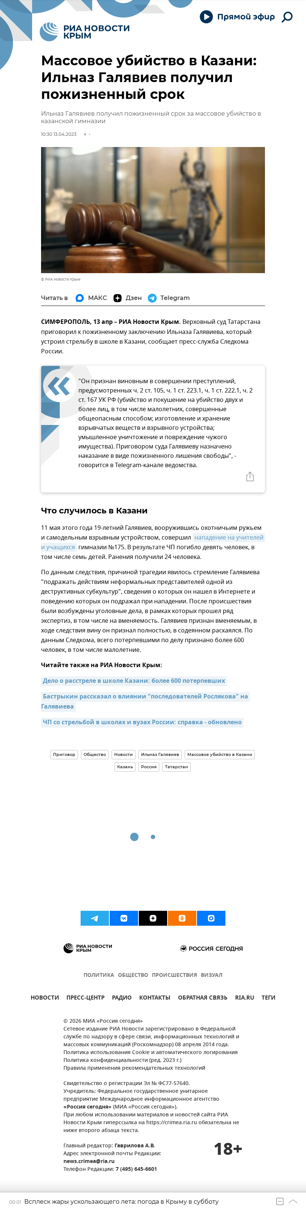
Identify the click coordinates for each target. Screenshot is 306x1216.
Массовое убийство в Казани (219, 754)
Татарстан (176, 766)
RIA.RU (244, 998)
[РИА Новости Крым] (84, 32)
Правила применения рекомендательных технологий (134, 1068)
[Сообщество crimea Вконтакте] (124, 918)
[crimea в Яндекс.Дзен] (153, 918)
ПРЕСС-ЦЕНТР (85, 998)
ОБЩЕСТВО (133, 975)
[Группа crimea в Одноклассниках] (182, 918)
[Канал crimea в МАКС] (211, 918)
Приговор (64, 754)
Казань (125, 766)
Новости (123, 754)
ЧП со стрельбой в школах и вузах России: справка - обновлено (142, 723)
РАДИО (122, 998)
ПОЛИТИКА (99, 975)
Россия (149, 766)
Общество (95, 754)
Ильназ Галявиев (160, 754)
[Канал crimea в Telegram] (95, 918)
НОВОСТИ (45, 998)
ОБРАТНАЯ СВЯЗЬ (203, 998)
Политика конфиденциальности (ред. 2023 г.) (122, 1060)
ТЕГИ (268, 998)
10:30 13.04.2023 (58, 134)
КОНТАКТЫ (155, 998)
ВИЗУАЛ (211, 975)
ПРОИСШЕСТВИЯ (174, 975)
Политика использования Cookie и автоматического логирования (150, 1052)
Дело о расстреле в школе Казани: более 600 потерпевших (134, 681)
